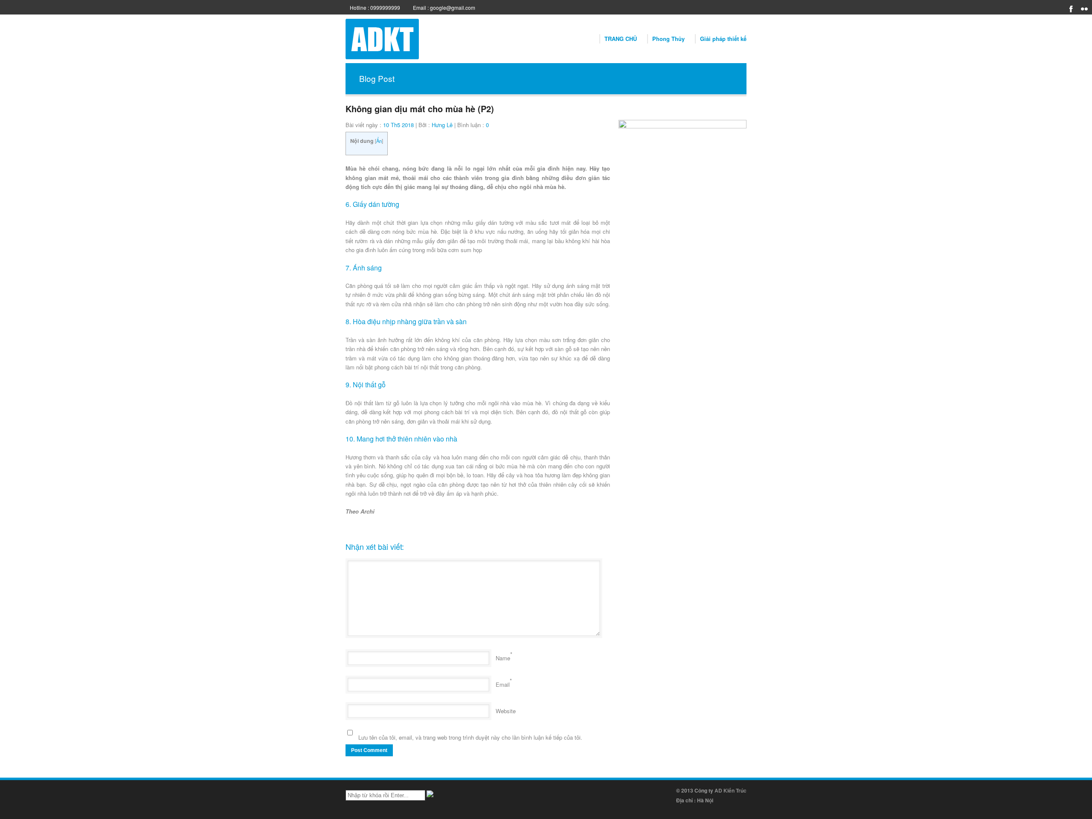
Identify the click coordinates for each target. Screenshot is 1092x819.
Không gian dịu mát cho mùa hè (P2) (420, 108)
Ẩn (379, 140)
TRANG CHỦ (620, 39)
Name (503, 658)
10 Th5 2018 (398, 125)
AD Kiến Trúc (730, 790)
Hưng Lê (442, 125)
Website (506, 711)
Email (503, 684)
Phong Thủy (668, 39)
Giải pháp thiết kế (723, 39)
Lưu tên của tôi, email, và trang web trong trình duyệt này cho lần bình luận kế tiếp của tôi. (470, 737)
